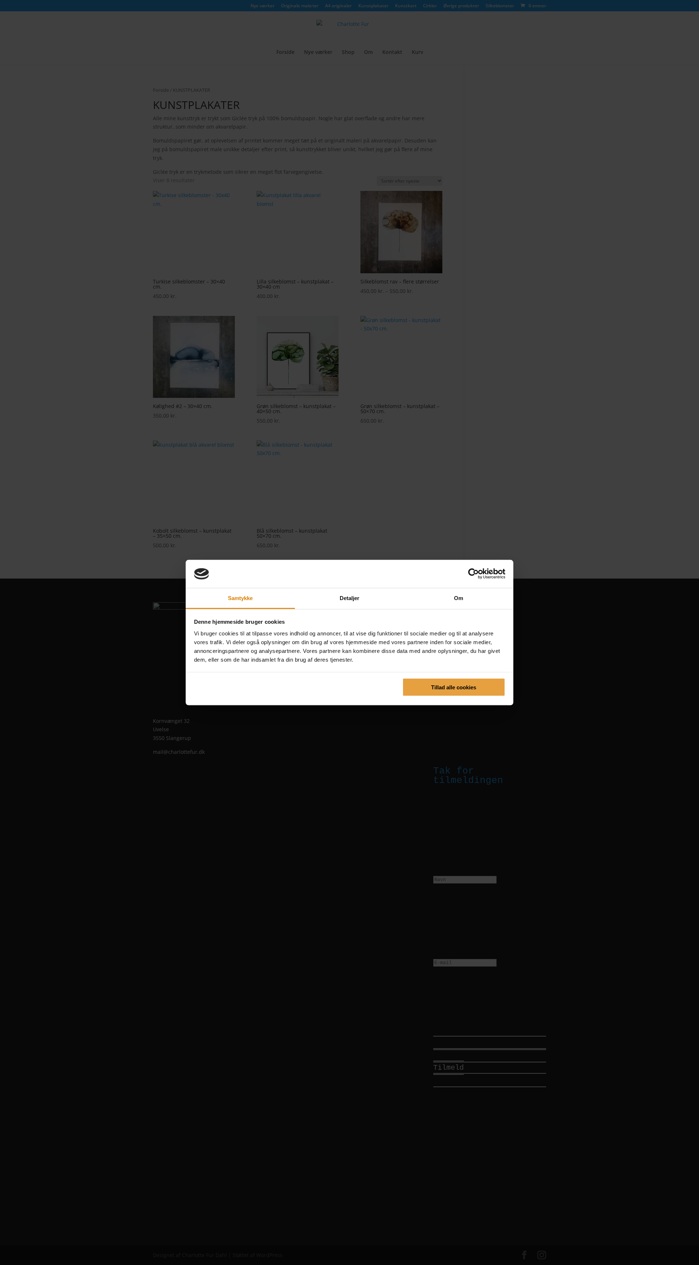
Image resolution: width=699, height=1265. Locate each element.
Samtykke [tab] (240, 598)
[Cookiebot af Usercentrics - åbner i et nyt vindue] (473, 573)
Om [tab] (458, 598)
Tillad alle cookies (453, 687)
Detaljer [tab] (350, 598)
